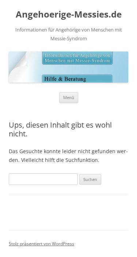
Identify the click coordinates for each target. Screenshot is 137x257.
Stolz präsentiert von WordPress (41, 244)
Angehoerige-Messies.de (69, 14)
